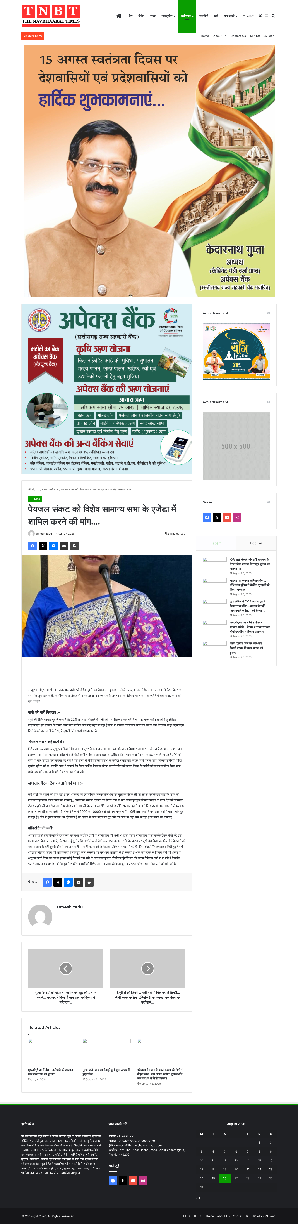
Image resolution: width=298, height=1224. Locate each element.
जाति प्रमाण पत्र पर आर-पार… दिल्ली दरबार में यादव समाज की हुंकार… (247, 648)
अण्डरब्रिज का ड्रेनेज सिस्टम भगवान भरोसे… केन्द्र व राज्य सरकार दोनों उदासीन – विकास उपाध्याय (250, 627)
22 (259, 1169)
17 (201, 1169)
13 (236, 1160)
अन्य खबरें (229, 16)
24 (201, 1178)
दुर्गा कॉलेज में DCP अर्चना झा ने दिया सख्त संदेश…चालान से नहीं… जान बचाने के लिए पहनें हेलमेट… (248, 606)
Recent (216, 543)
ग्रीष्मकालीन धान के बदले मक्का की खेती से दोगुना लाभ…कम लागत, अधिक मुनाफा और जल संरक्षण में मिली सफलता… (160, 1074)
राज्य (153, 16)
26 (224, 1178)
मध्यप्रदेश (167, 16)
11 (213, 1160)
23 (270, 1169)
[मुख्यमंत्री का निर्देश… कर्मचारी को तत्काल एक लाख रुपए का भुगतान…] (52, 1052)
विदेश (141, 16)
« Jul (199, 1198)
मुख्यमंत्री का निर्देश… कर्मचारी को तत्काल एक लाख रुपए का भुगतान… (50, 1072)
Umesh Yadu (44, 533)
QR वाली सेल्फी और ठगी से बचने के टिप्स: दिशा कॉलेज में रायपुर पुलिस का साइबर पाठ (250, 564)
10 (201, 1160)
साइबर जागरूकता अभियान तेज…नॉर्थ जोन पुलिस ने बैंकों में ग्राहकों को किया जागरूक (249, 585)
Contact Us (238, 36)
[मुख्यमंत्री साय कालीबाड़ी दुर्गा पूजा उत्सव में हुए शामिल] (107, 1052)
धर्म (216, 16)
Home (205, 36)
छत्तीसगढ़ (186, 16)
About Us (219, 36)
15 (259, 1160)
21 (247, 1169)
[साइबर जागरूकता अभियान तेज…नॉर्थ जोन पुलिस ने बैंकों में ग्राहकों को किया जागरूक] (215, 586)
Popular (256, 543)
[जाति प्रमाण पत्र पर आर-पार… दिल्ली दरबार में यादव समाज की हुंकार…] (215, 649)
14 (247, 1160)
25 (213, 1178)
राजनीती (203, 16)
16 (270, 1160)
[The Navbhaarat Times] (50, 16)
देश (130, 16)
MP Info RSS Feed (262, 36)
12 (224, 1160)
